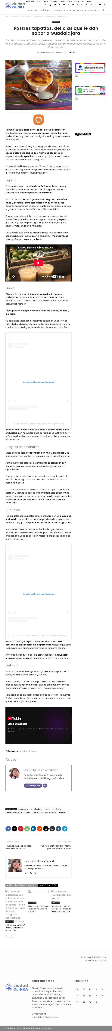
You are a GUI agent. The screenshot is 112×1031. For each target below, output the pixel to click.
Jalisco (47, 809)
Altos (38, 1)
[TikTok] (82, 4)
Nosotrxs (32, 10)
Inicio (7, 17)
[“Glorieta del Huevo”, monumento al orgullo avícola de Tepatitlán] (61, 897)
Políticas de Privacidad (96, 959)
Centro (45, 1)
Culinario (15, 17)
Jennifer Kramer (28, 751)
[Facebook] (46, 4)
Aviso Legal (87, 957)
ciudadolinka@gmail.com (45, 1017)
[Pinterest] (64, 4)
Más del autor (48, 885)
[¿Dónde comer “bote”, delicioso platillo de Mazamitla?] (15, 906)
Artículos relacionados (21, 885)
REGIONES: (30, 1)
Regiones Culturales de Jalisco (69, 10)
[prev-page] (7, 936)
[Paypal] (59, 4)
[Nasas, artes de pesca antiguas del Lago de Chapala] (38, 897)
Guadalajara (36, 809)
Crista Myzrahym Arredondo (52, 53)
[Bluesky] (100, 4)
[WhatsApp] (91, 4)
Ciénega (54, 1)
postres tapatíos (48, 812)
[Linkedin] (55, 4)
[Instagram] (50, 4)
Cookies (102, 960)
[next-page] (11, 936)
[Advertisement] (38, 798)
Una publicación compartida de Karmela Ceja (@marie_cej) (38, 424)
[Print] (52, 828)
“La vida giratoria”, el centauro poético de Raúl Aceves (56, 847)
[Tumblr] (58, 828)
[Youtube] (95, 4)
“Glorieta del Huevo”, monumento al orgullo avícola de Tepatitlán (61, 909)
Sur (82, 1)
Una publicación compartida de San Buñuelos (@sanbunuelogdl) (39, 635)
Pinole (27, 812)
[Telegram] (77, 4)
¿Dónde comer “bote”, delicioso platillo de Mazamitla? (15, 928)
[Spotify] (73, 4)
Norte (69, 1)
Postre (35, 812)
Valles (88, 1)
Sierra (76, 1)
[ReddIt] (39, 828)
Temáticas (44, 10)
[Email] (45, 786)
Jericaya (57, 809)
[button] (103, 10)
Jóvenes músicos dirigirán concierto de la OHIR (18, 847)
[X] (86, 4)
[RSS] (68, 4)
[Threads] (104, 4)
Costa (62, 1)
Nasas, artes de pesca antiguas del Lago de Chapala (38, 909)
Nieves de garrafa (14, 812)
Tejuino (62, 812)
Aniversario (23, 809)
